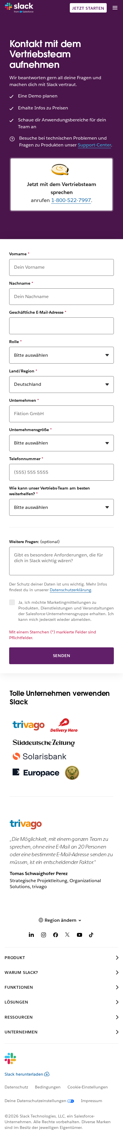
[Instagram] (43, 936)
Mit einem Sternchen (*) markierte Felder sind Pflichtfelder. (52, 634)
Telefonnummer (26, 458)
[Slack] (19, 8)
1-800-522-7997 (71, 200)
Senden (61, 655)
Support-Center (94, 145)
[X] (67, 936)
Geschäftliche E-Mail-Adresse (37, 312)
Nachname (21, 283)
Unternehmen (24, 400)
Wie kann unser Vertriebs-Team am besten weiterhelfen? (49, 491)
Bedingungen (48, 1087)
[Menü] (114, 8)
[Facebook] (55, 936)
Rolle (15, 341)
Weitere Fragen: (34, 541)
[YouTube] (79, 936)
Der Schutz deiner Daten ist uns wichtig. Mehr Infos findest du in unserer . (58, 587)
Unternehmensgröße (30, 429)
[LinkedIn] (31, 936)
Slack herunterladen (24, 1074)
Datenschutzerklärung (70, 589)
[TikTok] (91, 936)
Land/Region (23, 371)
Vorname (19, 253)
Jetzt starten (88, 8)
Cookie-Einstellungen (88, 1087)
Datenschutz (16, 1087)
